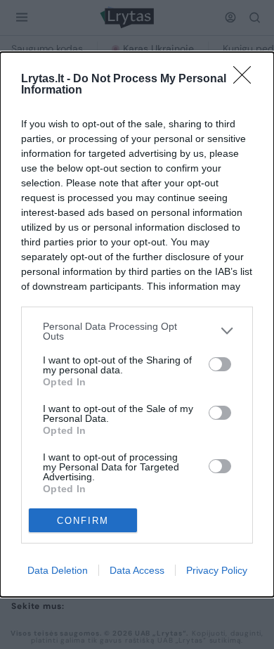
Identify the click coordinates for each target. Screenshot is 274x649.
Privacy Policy (216, 570)
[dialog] (137, 325)
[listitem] (137, 331)
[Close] (246, 79)
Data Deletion (57, 570)
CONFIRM (83, 520)
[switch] (220, 364)
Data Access (137, 570)
